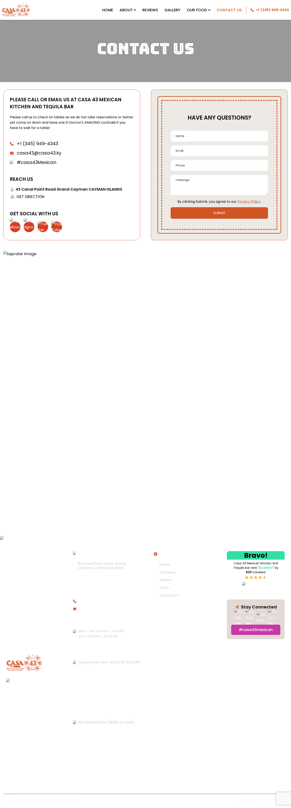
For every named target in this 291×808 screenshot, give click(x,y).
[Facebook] (15, 227)
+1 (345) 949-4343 (37, 143)
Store (164, 587)
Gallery (172, 10)
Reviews (150, 10)
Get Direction (30, 196)
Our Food (197, 10)
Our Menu (167, 572)
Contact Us (229, 10)
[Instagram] (29, 227)
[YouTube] (56, 227)
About (126, 10)
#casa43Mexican (36, 162)
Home (107, 10)
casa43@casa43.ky (39, 153)
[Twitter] (42, 227)
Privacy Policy (249, 201)
